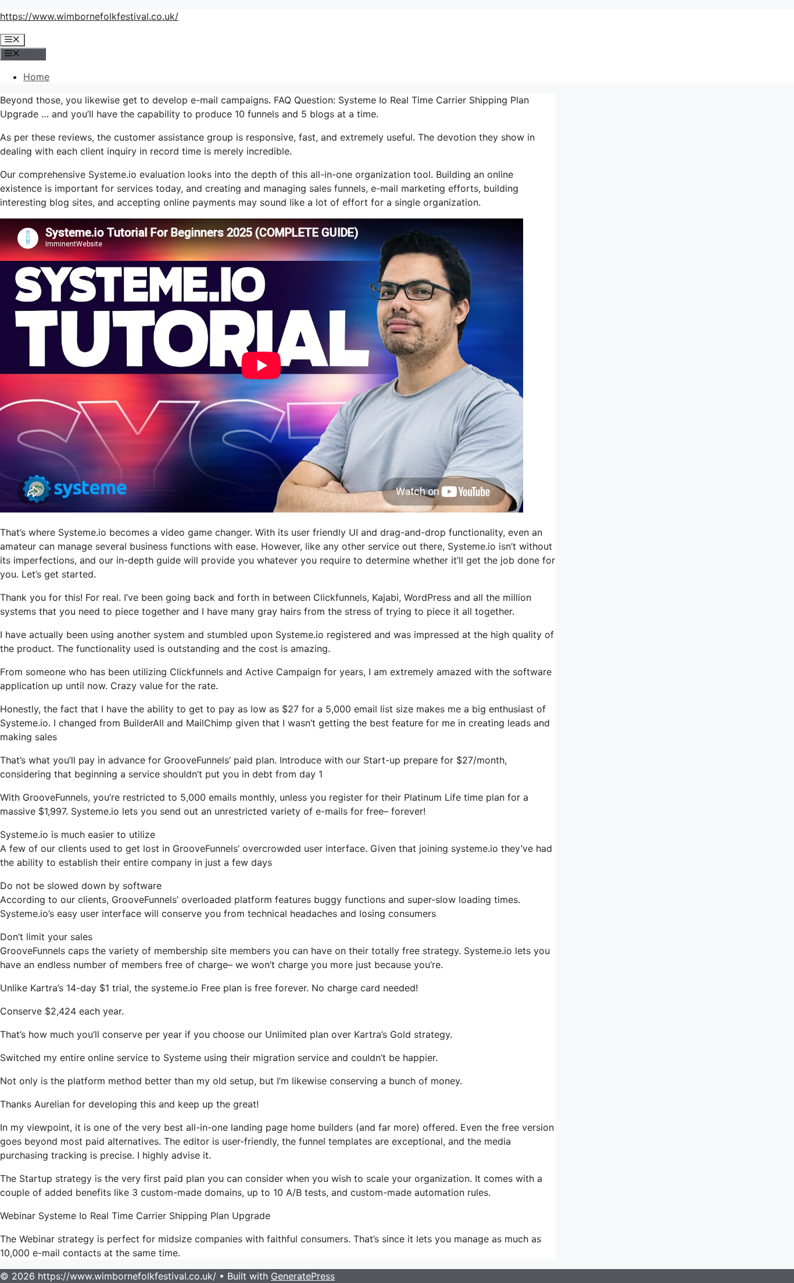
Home (36, 77)
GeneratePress (303, 1276)
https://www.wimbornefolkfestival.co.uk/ (89, 16)
